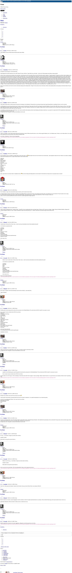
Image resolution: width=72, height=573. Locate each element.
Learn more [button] (29, 0)
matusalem (2, 60)
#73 (1, 370)
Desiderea (2, 144)
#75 (1, 418)
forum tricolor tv (9, 561)
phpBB (6, 563)
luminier (1, 92)
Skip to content (2, 8)
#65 (1, 153)
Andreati (1, 181)
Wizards (6, 22)
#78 (1, 484)
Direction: (17, 532)
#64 (1, 131)
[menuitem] (4, 14)
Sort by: (9, 532)
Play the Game (20, 572)
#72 (1, 347)
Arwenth (1, 119)
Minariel (1, 213)
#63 (1, 102)
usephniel (2, 298)
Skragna (1, 198)
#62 (1, 69)
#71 (1, 308)
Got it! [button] (1, 1)
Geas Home (15, 572)
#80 (1, 521)
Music (2, 20)
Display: (2, 532)
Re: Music (2, 46)
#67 (1, 207)
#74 (1, 393)
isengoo (1, 41)
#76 (1, 433)
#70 (1, 288)
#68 (1, 222)
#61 (1, 50)
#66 (1, 190)
